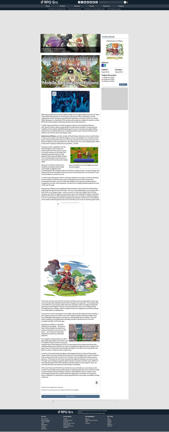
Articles (62, 6)
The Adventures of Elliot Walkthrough (94, 9)
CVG (86, 421)
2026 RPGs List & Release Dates (57, 9)
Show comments (70, 396)
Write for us (44, 424)
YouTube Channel (67, 420)
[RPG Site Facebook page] (82, 2)
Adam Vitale (47, 51)
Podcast (121, 6)
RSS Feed (65, 427)
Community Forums (68, 426)
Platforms (106, 6)
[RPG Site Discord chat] (91, 2)
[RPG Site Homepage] (49, 2)
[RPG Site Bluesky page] (88, 2)
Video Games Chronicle (91, 420)
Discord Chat (66, 424)
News (48, 6)
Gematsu (87, 423)
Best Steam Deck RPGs (75, 9)
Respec (87, 419)
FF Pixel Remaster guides (114, 9)
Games (91, 6)
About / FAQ (44, 419)
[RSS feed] (96, 2)
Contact (43, 427)
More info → (123, 84)
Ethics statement (45, 420)
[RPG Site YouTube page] (85, 2)
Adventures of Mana (115, 41)
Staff (42, 423)
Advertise (43, 426)
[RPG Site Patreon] (94, 2)
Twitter (65, 419)
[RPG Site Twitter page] (79, 2)
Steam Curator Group (69, 423)
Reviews (77, 6)
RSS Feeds (44, 428)
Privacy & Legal (45, 421)
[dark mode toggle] (126, 2)
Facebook (65, 421)
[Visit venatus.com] (86, 109)
